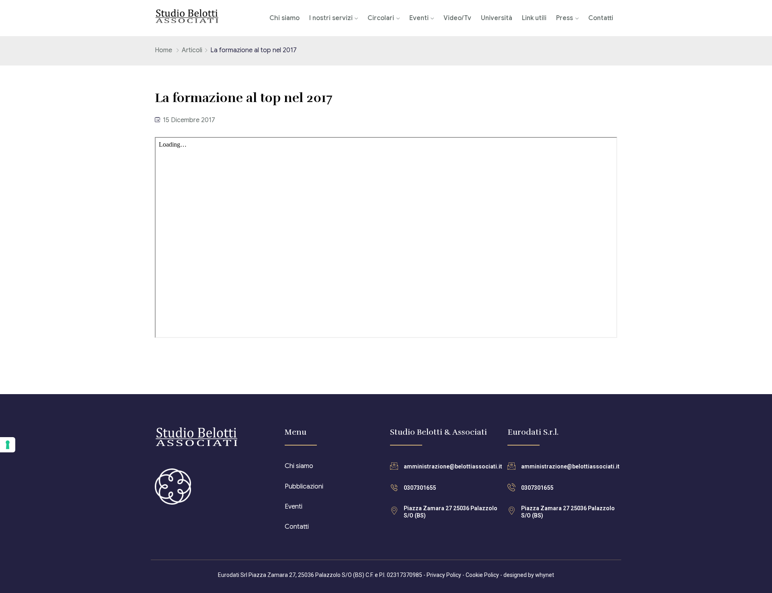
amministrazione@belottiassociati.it (453, 466)
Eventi (419, 18)
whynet (544, 575)
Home (163, 50)
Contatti (600, 18)
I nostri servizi (331, 18)
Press (564, 18)
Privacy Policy (444, 575)
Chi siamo (284, 18)
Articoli (192, 50)
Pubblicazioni (304, 487)
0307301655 (420, 488)
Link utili (534, 18)
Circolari (381, 18)
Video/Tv (457, 18)
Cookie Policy (482, 575)
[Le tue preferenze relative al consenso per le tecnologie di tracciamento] (7, 444)
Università (496, 18)
